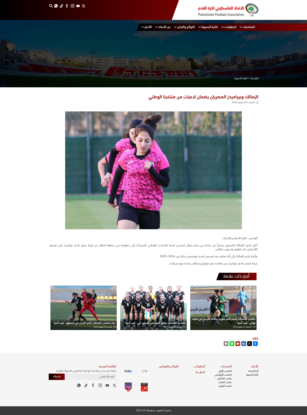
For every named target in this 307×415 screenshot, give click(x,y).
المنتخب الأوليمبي (223, 375)
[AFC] (144, 371)
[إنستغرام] (72, 6)
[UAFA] (128, 387)
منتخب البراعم (225, 386)
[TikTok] (61, 6)
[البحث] (51, 6)
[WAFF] (144, 387)
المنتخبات (226, 366)
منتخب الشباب (225, 382)
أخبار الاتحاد (253, 371)
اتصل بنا (200, 372)
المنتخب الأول (225, 371)
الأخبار (254, 366)
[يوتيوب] (78, 6)
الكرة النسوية (240, 78)
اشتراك (57, 376)
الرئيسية (254, 78)
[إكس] (83, 6)
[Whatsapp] (56, 6)
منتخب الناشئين (224, 378)
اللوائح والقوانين (168, 366)
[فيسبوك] (67, 6)
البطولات (199, 366)
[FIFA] (128, 371)
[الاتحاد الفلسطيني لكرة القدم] (224, 10)
